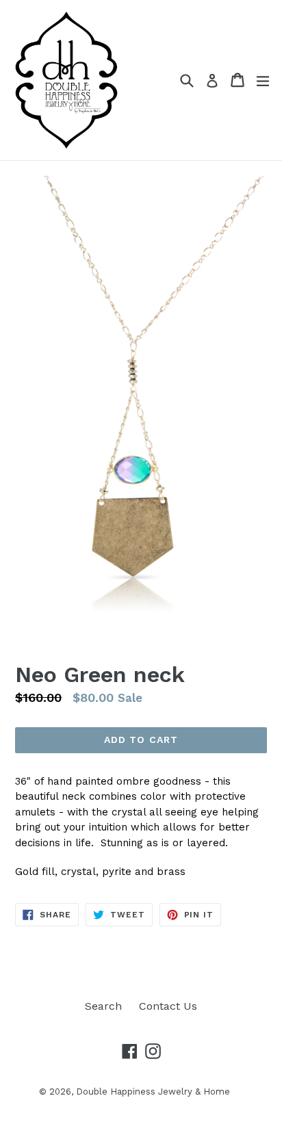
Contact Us (168, 1005)
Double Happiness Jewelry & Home (153, 1091)
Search (103, 1005)
